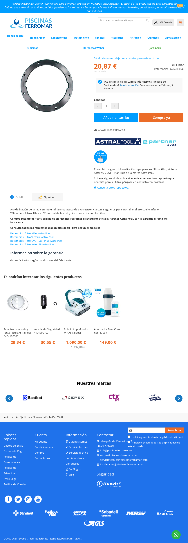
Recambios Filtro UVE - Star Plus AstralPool (36, 240)
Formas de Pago (13, 451)
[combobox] (124, 20)
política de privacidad (165, 442)
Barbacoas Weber (93, 48)
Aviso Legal (10, 478)
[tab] (18, 197)
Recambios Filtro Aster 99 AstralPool (32, 244)
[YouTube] (38, 499)
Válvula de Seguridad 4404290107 (47, 330)
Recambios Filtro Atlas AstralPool (30, 233)
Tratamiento (81, 37)
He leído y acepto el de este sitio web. (157, 437)
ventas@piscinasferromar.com (119, 455)
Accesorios (117, 37)
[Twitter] (18, 499)
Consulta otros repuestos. (112, 187)
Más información (129, 85)
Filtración (135, 37)
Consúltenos (94, 11)
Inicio (6, 417)
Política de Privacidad (10, 470)
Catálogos (74, 469)
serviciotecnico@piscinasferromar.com (124, 460)
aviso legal (159, 437)
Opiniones (50, 197)
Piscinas (99, 37)
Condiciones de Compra (44, 449)
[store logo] (31, 22)
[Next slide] (178, 398)
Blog (71, 474)
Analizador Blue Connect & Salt (107, 330)
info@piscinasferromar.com (117, 450)
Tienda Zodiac (15, 36)
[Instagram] (28, 499)
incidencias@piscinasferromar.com (121, 464)
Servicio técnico (78, 447)
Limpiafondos (59, 37)
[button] (181, 6)
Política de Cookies (15, 484)
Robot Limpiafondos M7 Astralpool (76, 330)
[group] (32, 397)
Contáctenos (42, 458)
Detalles (20, 197)
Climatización (173, 37)
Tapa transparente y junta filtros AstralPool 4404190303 (17, 332)
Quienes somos (77, 441)
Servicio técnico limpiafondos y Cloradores (77, 458)
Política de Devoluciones (12, 459)
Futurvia (78, 538)
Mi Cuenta (166, 22)
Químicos (153, 37)
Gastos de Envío (13, 445)
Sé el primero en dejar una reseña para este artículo (126, 58)
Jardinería (156, 48)
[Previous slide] (9, 398)
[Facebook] (8, 499)
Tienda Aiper (37, 37)
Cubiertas (32, 48)
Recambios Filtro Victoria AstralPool (32, 237)
